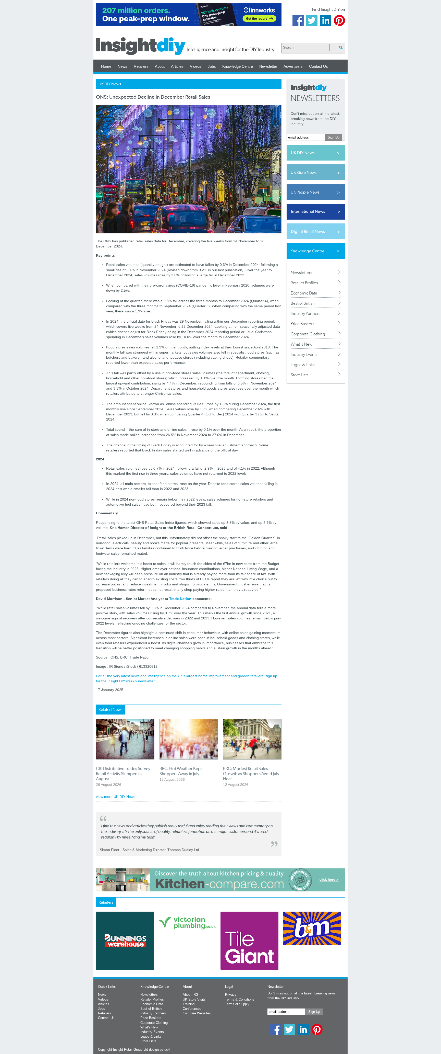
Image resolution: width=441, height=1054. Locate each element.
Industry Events (304, 354)
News (122, 66)
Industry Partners (305, 313)
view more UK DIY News (115, 797)
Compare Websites (197, 1013)
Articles (177, 66)
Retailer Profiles (304, 282)
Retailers (141, 66)
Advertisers (293, 66)
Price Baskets (302, 323)
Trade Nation (180, 599)
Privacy (230, 994)
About (160, 66)
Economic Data (304, 293)
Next (241, 954)
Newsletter (268, 66)
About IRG (190, 994)
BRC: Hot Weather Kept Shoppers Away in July (181, 771)
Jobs (212, 66)
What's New (301, 344)
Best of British (303, 303)
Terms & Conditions (239, 999)
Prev (99, 954)
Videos (195, 66)
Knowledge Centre (237, 66)
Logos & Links (303, 364)
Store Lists (300, 374)
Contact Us (318, 66)
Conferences (192, 1009)
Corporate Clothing (308, 333)
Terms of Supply (237, 1004)
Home (106, 66)
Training (188, 1004)
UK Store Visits (194, 999)
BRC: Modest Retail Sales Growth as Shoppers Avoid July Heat (251, 773)
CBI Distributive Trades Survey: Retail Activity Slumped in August (124, 773)
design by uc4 (159, 1049)
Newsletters (301, 272)
